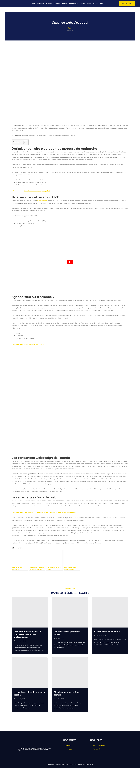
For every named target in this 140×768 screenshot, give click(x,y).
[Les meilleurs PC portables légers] (70, 612)
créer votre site (42, 201)
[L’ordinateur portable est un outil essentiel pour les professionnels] (30, 612)
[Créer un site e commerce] (110, 612)
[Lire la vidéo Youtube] (70, 262)
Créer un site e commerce (107, 631)
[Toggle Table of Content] (24, 142)
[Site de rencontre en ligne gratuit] (70, 672)
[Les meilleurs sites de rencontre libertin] (30, 672)
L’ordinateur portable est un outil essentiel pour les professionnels (27, 634)
